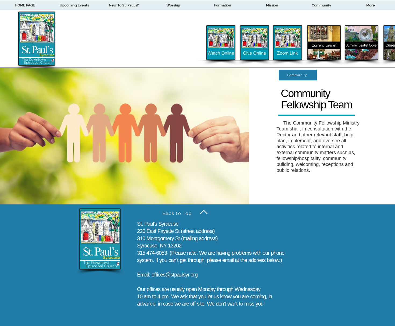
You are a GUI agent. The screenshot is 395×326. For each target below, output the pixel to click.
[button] (222, 5)
